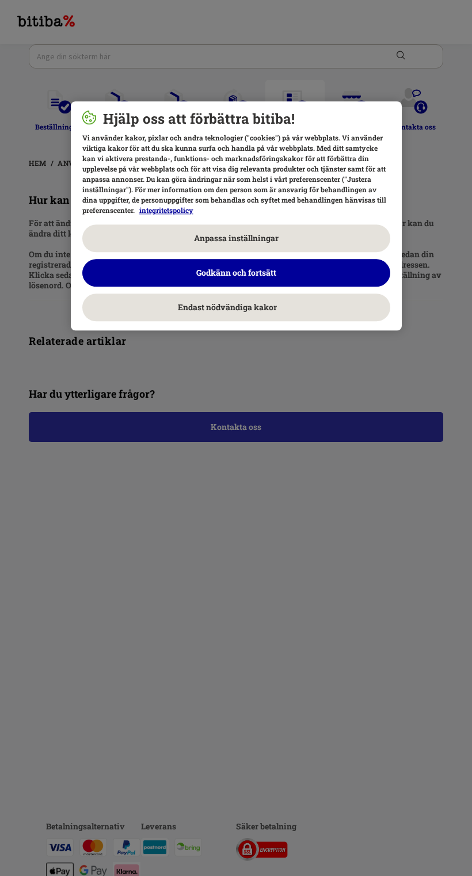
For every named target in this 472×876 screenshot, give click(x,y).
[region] (236, 216)
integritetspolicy (166, 210)
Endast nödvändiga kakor (236, 307)
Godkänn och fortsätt (236, 273)
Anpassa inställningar (236, 238)
